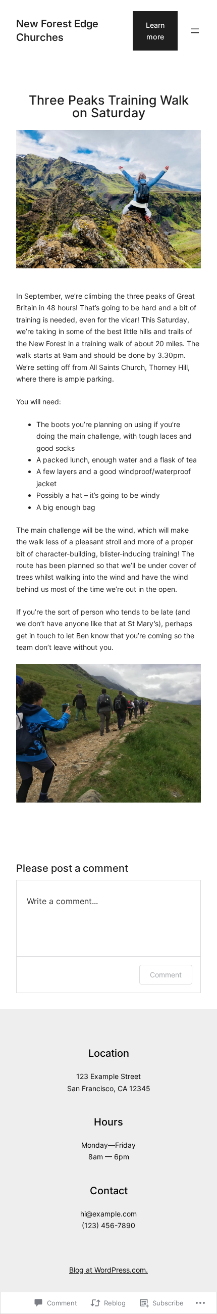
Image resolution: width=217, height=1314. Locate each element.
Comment (166, 974)
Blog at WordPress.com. (108, 1269)
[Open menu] (195, 31)
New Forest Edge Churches (57, 30)
